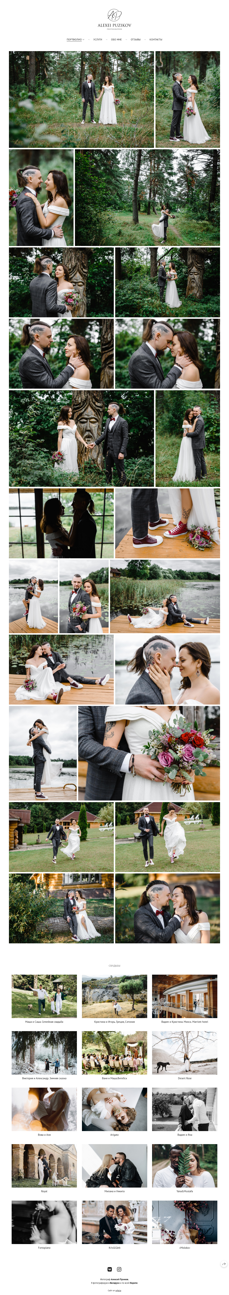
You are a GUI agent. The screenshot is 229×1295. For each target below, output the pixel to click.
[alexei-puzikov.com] (114, 19)
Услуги (97, 39)
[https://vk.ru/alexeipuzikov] (110, 1269)
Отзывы (136, 39)
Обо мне (116, 39)
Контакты (156, 39)
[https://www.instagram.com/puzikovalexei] (119, 1269)
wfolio (118, 1290)
